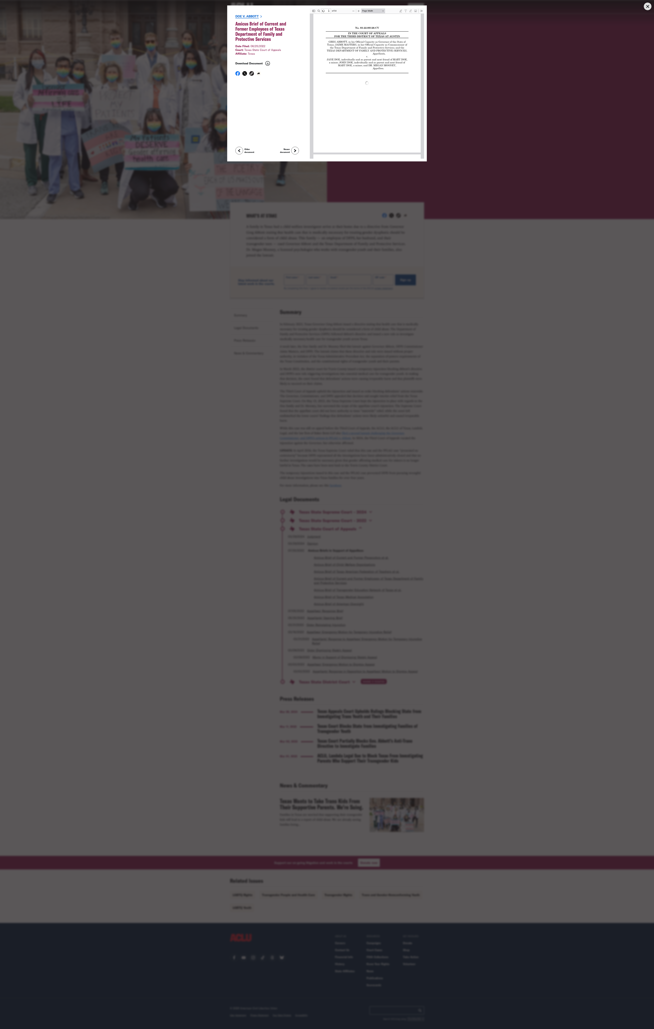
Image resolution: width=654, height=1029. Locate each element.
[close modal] (647, 6)
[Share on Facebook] (237, 74)
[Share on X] (244, 74)
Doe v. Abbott (247, 16)
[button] (251, 74)
